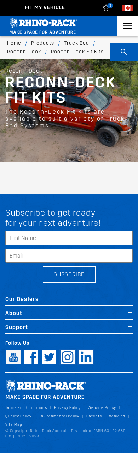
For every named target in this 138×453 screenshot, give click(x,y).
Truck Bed (76, 43)
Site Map (13, 424)
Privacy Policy (67, 407)
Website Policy (102, 407)
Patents (94, 416)
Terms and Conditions (26, 407)
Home (14, 43)
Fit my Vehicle (45, 8)
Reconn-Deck (24, 52)
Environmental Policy (59, 416)
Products (42, 43)
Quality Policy (18, 416)
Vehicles (117, 416)
